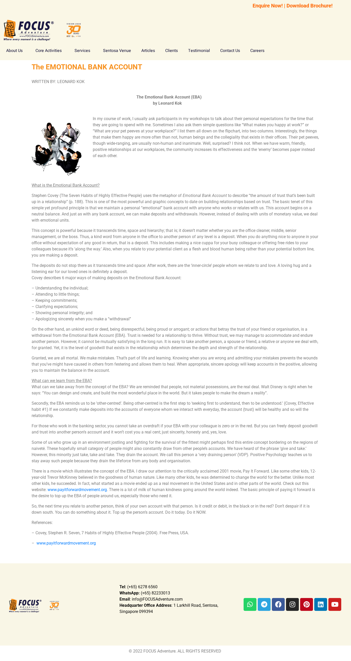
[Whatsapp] (250, 604)
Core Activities (48, 51)
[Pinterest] (306, 604)
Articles (148, 51)
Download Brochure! (309, 6)
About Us (14, 51)
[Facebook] (278, 604)
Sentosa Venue (117, 51)
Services (82, 51)
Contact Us (230, 51)
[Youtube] (334, 604)
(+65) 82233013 (144, 593)
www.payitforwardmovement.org (77, 489)
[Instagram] (292, 604)
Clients (171, 51)
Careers (257, 51)
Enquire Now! (268, 6)
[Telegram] (264, 604)
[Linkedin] (320, 604)
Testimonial (199, 51)
